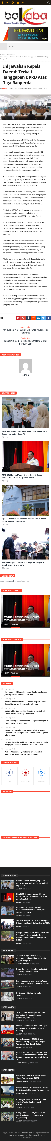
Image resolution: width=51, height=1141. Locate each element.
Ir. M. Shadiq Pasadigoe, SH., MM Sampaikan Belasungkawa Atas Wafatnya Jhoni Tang (30, 1015)
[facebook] (48, 318)
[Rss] (22, 2)
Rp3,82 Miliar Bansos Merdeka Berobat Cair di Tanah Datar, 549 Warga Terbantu (30, 909)
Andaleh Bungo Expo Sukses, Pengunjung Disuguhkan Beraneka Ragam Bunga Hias (31, 958)
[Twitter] (7, 2)
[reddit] (33, 318)
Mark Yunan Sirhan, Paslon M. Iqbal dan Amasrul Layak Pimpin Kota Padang (31, 1028)
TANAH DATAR (37, 88)
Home (2, 55)
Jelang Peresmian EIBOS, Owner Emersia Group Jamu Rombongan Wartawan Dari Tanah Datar (30, 1041)
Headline (10, 55)
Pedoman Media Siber (35, 1135)
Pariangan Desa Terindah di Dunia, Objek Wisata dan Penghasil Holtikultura (31, 1102)
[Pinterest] (12, 2)
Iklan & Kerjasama (16, 1135)
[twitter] (43, 318)
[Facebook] (2, 2)
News (30, 88)
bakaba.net (27, 1133)
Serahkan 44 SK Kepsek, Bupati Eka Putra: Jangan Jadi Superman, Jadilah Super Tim (32, 883)
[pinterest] (18, 318)
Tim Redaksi (26, 1138)
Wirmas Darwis (22, 964)
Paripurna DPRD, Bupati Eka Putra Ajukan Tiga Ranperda (25, 330)
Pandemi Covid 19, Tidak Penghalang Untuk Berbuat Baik (25, 341)
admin (4, 88)
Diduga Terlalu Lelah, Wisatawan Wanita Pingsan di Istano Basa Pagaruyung (30, 1115)
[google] (23, 318)
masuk (11, 581)
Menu (11, 46)
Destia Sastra (21, 1063)
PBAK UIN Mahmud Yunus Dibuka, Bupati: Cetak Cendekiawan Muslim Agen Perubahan (22, 619)
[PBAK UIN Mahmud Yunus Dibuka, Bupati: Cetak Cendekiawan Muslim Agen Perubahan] (25, 611)
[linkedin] (38, 318)
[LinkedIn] (17, 2)
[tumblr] (28, 318)
